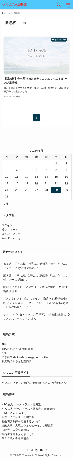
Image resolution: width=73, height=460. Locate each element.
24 (6, 189)
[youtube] (41, 450)
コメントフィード (12, 233)
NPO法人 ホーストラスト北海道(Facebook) (28, 408)
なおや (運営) (26, 268)
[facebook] (27, 450)
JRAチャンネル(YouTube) (17, 348)
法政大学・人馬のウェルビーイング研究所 (27, 425)
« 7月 (5, 203)
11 (16, 176)
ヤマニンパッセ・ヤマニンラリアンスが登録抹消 (33, 314)
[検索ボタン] (59, 4)
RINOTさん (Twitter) (14, 413)
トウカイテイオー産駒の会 (18, 417)
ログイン (7, 225)
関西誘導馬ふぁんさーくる (18, 434)
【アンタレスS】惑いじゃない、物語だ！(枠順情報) (35, 298)
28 (46, 189)
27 (36, 189)
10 (6, 176)
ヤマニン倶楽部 (14, 5)
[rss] (46, 450)
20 (36, 183)
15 (56, 176)
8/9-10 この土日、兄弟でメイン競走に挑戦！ (30, 287)
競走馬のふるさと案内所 (17, 361)
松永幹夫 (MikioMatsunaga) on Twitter (25, 357)
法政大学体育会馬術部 (15, 429)
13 (36, 176)
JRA (4, 344)
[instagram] (36, 450)
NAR (4, 352)
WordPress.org (11, 238)
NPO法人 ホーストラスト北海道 (21, 404)
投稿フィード (10, 229)
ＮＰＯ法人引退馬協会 (15, 438)
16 (66, 176)
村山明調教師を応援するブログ (21, 421)
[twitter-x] (32, 450)
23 (66, 183)
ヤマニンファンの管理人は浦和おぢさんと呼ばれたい (34, 382)
